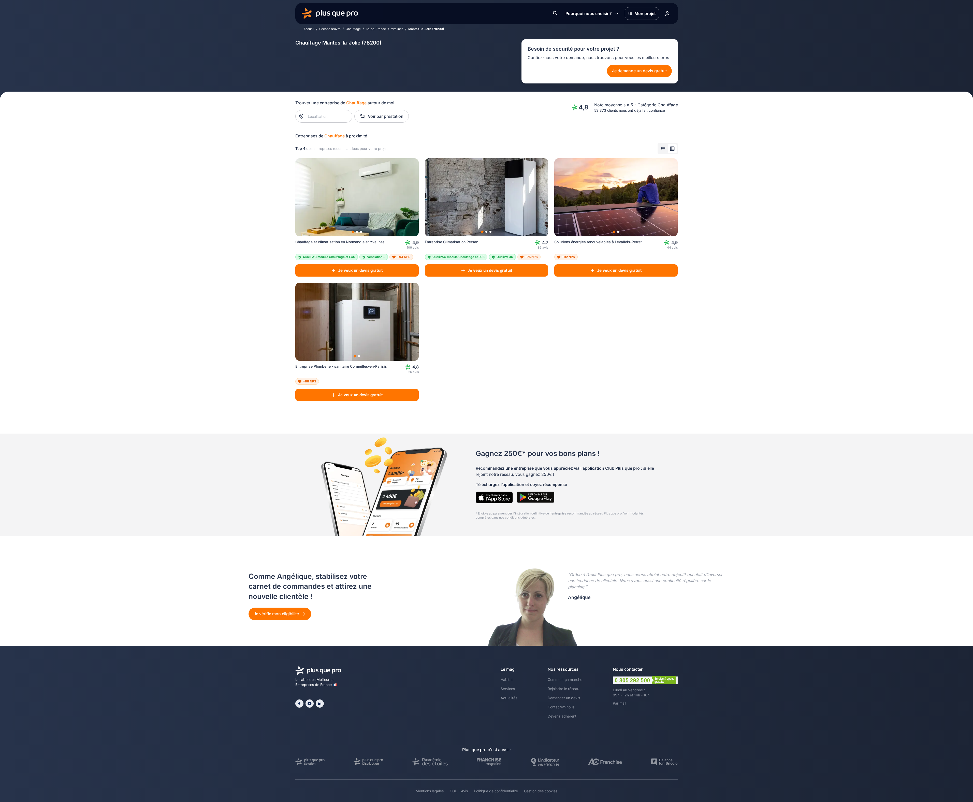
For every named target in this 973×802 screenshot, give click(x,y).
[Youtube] (310, 703)
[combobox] (326, 116)
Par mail (619, 703)
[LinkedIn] (320, 703)
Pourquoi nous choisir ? (588, 13)
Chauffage (353, 29)
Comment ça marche (565, 679)
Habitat (507, 679)
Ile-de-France (376, 29)
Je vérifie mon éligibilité (277, 613)
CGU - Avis (459, 791)
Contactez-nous (561, 707)
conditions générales (520, 517)
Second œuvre (330, 29)
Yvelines (397, 29)
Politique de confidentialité (496, 791)
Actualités (509, 698)
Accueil (308, 29)
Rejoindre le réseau (563, 688)
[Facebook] (299, 703)
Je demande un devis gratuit (639, 70)
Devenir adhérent (562, 716)
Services (508, 688)
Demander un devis (564, 698)
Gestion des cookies (540, 791)
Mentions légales (430, 791)
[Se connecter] (667, 13)
